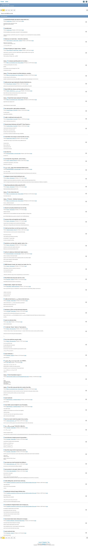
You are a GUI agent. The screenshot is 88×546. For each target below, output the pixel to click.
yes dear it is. (8, 151)
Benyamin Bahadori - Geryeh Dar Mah (13, 153)
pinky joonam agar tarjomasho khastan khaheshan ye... (18, 82)
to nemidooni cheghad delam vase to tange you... (17, 504)
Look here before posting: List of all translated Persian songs (17, 376)
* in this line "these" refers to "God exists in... (16, 327)
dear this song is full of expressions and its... (16, 449)
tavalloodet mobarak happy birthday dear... (15, 491)
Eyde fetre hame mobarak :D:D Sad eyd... (18, 97)
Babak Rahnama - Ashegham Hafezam (13, 399)
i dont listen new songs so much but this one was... (17, 136)
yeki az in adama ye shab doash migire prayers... (16, 252)
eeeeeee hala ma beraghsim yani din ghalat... (16, 219)
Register (45, 542)
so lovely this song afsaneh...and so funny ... (15, 158)
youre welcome (8, 397)
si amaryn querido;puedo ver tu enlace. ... (18, 61)
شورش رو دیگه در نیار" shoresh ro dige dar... (15, 426)
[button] (3, 10)
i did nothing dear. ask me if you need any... (15, 480)
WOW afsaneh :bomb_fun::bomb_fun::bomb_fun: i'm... (18, 264)
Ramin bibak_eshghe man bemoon (13, 284)
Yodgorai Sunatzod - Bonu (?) (11, 229)
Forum (2, 1)
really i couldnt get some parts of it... (13, 117)
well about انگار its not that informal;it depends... (16, 309)
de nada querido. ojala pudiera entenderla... (15, 108)
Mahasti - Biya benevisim (11, 328)
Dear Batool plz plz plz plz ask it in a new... (15, 277)
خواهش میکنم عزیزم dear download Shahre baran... (17, 167)
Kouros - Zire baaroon (10, 178)
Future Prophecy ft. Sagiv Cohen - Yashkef (14, 40)
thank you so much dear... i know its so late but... (16, 38)
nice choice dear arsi (13, 192)
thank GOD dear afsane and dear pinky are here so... (17, 89)
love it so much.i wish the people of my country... (16, 419)
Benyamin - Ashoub (10, 279)
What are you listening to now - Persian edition (14, 62)
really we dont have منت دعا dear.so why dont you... (17, 299)
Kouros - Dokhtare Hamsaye (11, 160)
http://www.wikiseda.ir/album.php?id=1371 (15, 185)
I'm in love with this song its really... (13, 339)
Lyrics (6, 1)
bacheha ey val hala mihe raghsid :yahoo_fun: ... (16, 243)
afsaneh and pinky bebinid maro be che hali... (16, 207)
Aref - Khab (8, 321)
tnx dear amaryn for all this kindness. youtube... (20, 73)
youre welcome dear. (10, 531)
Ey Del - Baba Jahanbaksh (11, 471)
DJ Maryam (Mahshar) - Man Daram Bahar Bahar (15, 520)
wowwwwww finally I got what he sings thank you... (17, 19)
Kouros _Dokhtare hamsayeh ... (16, 199)
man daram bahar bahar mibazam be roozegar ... (16, 518)
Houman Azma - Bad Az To (11, 138)
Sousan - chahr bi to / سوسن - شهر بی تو (13, 90)
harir (23, 21)
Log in (40, 542)
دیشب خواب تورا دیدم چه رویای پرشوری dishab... (15, 360)
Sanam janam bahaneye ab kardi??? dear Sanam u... (17, 124)
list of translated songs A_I (14, 374)
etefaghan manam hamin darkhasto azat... (15, 176)
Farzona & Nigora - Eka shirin (11, 110)
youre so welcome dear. (10, 320)
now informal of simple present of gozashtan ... (16, 437)
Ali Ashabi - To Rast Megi (11, 300)
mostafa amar (9, 21)
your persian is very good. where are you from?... (17, 469)
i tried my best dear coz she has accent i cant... (16, 228)
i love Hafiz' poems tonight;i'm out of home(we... (16, 404)
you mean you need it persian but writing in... (16, 462)
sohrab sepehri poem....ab (11, 420)
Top (48, 542)
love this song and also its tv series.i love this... (19, 387)
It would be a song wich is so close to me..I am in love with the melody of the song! (21, 482)
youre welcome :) (9, 353)
